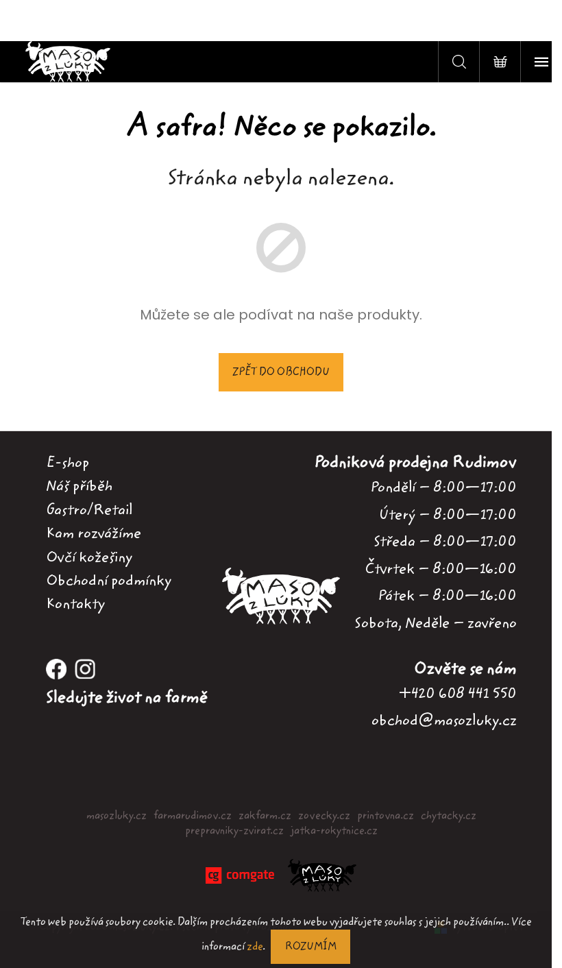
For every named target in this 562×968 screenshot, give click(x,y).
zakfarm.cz (265, 816)
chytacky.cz (448, 816)
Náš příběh (79, 486)
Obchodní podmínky (108, 580)
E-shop (67, 462)
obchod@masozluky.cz (444, 720)
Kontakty (75, 604)
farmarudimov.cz (193, 816)
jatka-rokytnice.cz (334, 831)
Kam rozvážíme (93, 533)
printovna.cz (385, 816)
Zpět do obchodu (281, 372)
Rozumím (310, 947)
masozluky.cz (116, 816)
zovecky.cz (324, 816)
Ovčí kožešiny (89, 557)
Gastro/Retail (89, 510)
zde (254, 947)
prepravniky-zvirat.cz (234, 831)
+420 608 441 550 (458, 693)
